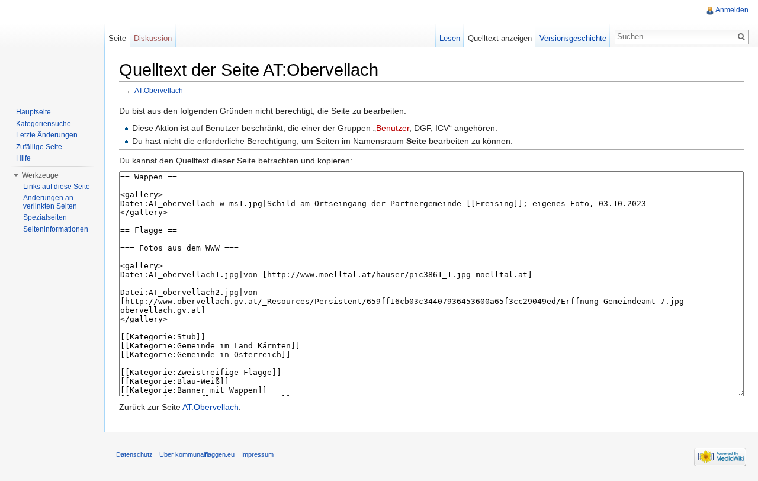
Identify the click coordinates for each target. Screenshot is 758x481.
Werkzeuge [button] (40, 175)
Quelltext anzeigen (500, 38)
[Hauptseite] (52, 47)
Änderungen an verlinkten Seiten (50, 202)
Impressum (257, 454)
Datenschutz (134, 454)
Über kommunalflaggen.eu (197, 454)
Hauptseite (33, 112)
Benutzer (392, 128)
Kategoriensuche (43, 124)
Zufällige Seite (39, 147)
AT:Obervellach (158, 90)
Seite (117, 38)
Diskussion (153, 38)
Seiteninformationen (55, 229)
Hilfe (23, 158)
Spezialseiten (45, 217)
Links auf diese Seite (56, 186)
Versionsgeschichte (572, 38)
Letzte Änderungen (47, 135)
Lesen (449, 38)
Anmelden (732, 10)
